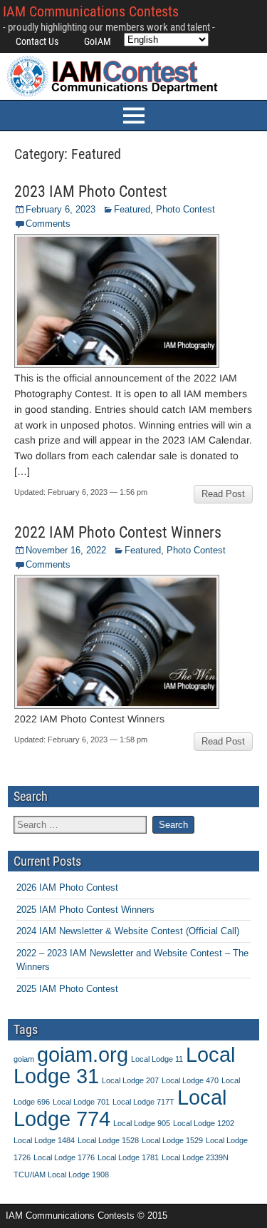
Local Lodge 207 (130, 1080)
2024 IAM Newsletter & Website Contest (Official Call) (127, 931)
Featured (132, 209)
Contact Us (37, 41)
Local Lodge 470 (190, 1080)
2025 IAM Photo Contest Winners (85, 909)
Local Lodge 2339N (195, 1157)
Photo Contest (185, 209)
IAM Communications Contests (91, 11)
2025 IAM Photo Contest (67, 988)
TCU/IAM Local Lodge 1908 (61, 1174)
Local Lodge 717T (143, 1101)
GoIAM (97, 41)
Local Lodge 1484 (44, 1140)
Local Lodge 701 (81, 1101)
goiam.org (82, 1054)
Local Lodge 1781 (128, 1157)
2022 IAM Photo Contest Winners (117, 532)
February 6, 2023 (60, 209)
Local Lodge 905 (141, 1123)
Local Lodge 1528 (108, 1140)
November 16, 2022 (66, 550)
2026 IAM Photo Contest (67, 887)
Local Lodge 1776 (64, 1157)
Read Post (223, 493)
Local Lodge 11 (157, 1059)
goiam (24, 1059)
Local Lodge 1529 (172, 1140)
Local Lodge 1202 (203, 1123)
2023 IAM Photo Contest (90, 191)
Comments (48, 223)
